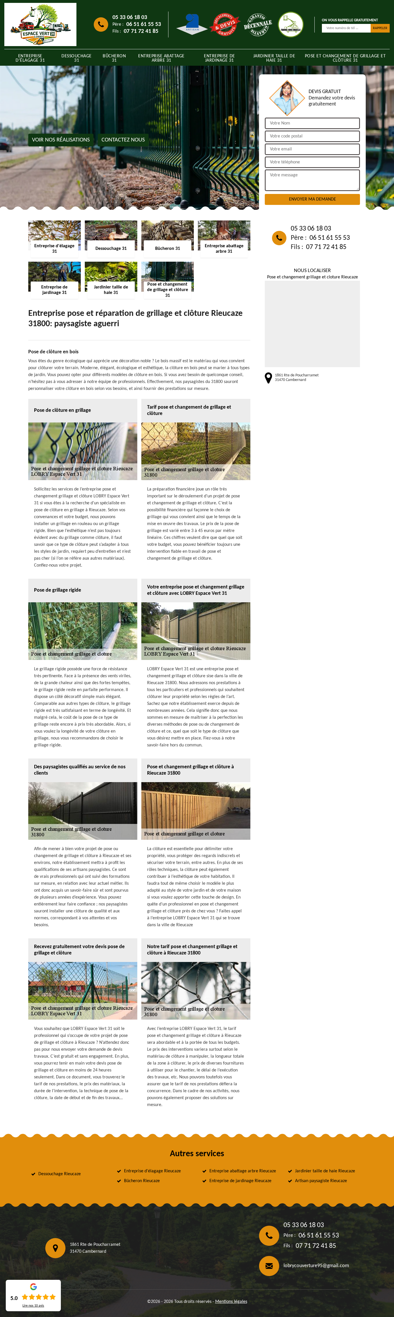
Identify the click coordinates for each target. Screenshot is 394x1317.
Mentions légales (231, 1301)
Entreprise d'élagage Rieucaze (152, 1171)
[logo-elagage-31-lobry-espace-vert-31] (40, 24)
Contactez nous (123, 140)
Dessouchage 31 (76, 58)
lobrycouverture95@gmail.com (316, 1266)
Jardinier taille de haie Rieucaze (325, 1171)
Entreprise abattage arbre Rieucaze (242, 1171)
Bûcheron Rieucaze (142, 1181)
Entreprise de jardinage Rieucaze (240, 1181)
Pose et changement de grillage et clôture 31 (345, 58)
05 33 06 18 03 (129, 17)
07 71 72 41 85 (141, 31)
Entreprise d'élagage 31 (30, 58)
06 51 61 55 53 (143, 24)
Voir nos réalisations (61, 140)
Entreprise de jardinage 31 (219, 58)
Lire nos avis (33, 1305)
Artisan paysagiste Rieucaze (321, 1181)
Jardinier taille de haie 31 (274, 58)
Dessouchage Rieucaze (59, 1174)
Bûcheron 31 (114, 58)
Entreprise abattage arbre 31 (161, 58)
